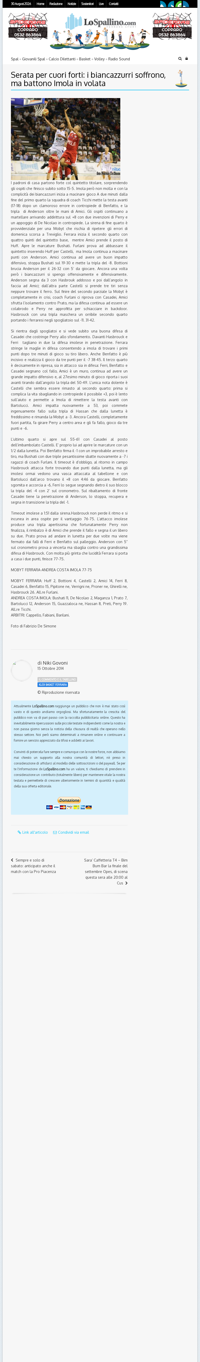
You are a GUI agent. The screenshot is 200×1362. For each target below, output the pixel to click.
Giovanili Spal (33, 59)
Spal (14, 59)
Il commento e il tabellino (57, 679)
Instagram (186, 4)
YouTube (178, 4)
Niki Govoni (55, 663)
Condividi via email (73, 832)
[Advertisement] (165, 130)
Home (40, 4)
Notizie (72, 4)
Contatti (113, 4)
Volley (99, 59)
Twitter (171, 4)
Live (101, 4)
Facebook (163, 4)
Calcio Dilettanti (62, 59)
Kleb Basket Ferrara (53, 684)
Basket (85, 59)
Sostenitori (87, 4)
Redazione (55, 4)
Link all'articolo (35, 832)
